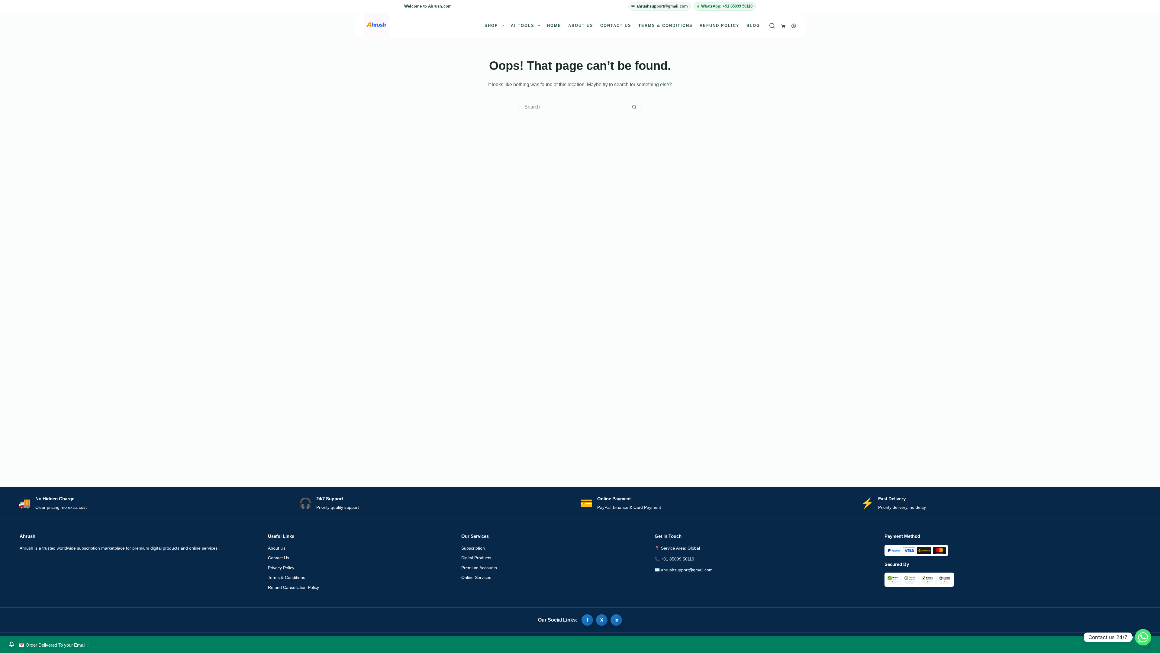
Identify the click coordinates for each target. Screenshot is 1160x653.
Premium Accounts (479, 567)
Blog (753, 25)
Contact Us (615, 25)
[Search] (772, 25)
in (616, 619)
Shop (491, 25)
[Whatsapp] (1143, 637)
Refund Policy (720, 25)
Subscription (473, 548)
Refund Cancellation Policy (293, 587)
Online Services (476, 577)
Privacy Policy (281, 567)
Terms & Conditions (665, 25)
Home (554, 25)
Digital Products (476, 557)
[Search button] (634, 107)
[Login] (793, 26)
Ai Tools (522, 25)
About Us (580, 25)
